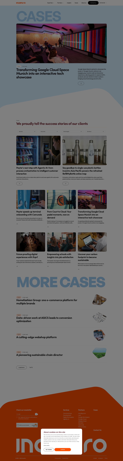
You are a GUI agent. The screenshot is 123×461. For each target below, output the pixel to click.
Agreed (63, 449)
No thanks (49, 449)
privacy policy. (47, 445)
